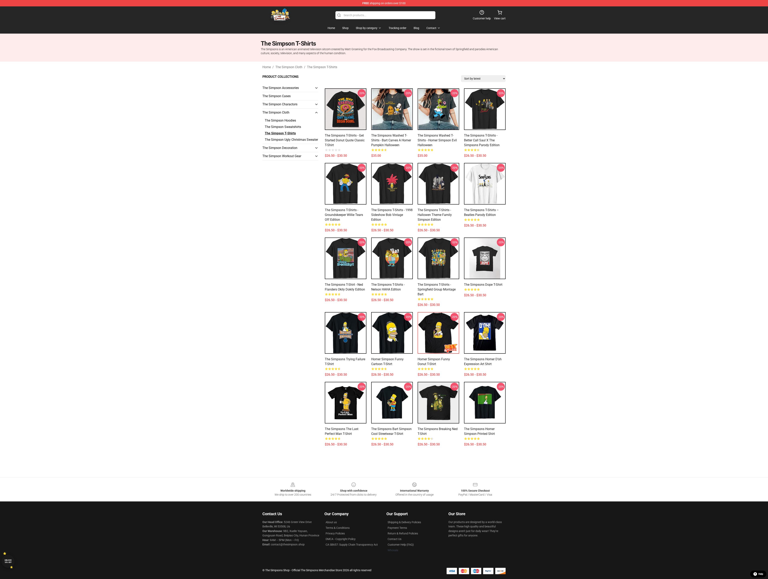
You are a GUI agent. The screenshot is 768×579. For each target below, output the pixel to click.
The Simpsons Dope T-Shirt (483, 285)
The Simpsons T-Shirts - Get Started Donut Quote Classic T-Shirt (345, 140)
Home (266, 67)
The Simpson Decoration (279, 148)
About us (331, 522)
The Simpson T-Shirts (322, 67)
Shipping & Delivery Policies (404, 522)
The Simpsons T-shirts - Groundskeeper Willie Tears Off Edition (344, 215)
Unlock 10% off (8, 561)
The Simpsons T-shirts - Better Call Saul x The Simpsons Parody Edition (482, 140)
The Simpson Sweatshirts (283, 127)
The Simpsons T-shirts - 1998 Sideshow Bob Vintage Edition (392, 215)
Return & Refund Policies (403, 533)
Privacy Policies (335, 533)
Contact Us (394, 539)
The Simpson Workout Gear (281, 156)
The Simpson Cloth (288, 67)
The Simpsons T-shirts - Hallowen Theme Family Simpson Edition (435, 215)
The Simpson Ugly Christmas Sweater (291, 140)
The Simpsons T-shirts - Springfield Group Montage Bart (437, 289)
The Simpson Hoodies (280, 120)
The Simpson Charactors (279, 104)
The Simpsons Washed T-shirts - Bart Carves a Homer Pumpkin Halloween (391, 140)
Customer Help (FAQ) (401, 544)
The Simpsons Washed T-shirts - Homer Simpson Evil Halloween (437, 140)
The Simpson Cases (276, 96)
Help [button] (760, 574)
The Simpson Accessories (280, 88)
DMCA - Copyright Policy (341, 539)
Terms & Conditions (338, 527)
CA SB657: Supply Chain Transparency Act (352, 544)
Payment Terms (397, 527)
